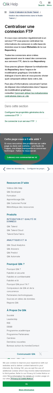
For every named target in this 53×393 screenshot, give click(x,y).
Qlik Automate (13, 256)
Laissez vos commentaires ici (22, 157)
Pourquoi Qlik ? (14, 269)
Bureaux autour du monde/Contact (23, 345)
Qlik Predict (12, 253)
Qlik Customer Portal (16, 203)
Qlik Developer (14, 192)
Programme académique (18, 330)
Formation (11, 195)
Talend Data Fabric (15, 234)
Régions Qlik (12, 303)
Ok (26, 384)
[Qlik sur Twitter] (40, 354)
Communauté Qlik (26, 354)
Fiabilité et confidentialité (18, 277)
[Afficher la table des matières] (5, 12)
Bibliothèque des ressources (20, 207)
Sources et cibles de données (21, 299)
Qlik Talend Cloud (15, 230)
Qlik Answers (13, 249)
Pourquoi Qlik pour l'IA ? (18, 284)
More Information (26, 390)
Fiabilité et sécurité (16, 273)
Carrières (11, 338)
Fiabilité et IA (13, 280)
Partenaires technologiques (20, 295)
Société (10, 315)
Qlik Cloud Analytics (16, 245)
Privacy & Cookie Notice (22, 378)
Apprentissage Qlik (16, 199)
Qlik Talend (12, 226)
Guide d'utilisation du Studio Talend (23, 12)
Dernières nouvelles (16, 342)
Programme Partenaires (18, 334)
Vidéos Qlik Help (14, 188)
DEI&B (9, 327)
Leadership (12, 319)
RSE (8, 323)
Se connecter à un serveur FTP (19, 121)
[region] (26, 376)
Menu (49, 5)
